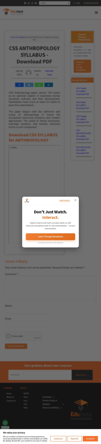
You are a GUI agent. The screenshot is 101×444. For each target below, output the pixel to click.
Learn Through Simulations (50, 237)
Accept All (90, 439)
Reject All (74, 439)
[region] (50, 436)
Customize (58, 439)
